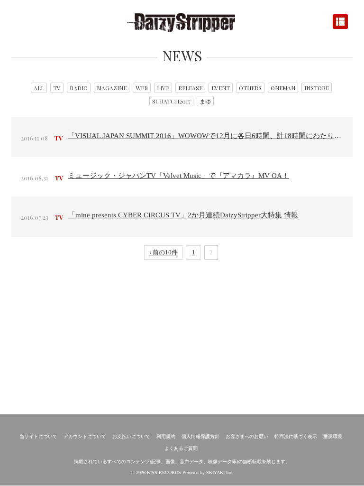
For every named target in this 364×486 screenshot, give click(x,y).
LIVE (163, 88)
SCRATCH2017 (171, 101)
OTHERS (250, 88)
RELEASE (190, 88)
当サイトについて (38, 436)
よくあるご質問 (181, 448)
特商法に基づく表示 (295, 436)
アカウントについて (85, 436)
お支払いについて (131, 436)
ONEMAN (283, 88)
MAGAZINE (112, 88)
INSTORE (316, 88)
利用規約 (165, 436)
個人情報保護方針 (200, 436)
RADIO (79, 88)
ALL (39, 88)
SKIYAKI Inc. (219, 472)
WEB (142, 88)
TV (57, 88)
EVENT (220, 88)
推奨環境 (332, 436)
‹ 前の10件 (163, 252)
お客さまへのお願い (247, 436)
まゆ (205, 101)
